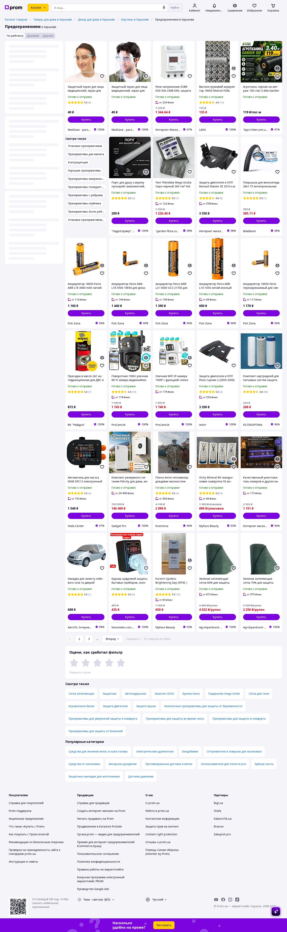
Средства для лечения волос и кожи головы (98, 751)
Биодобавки (190, 751)
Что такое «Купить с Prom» (27, 826)
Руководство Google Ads (93, 889)
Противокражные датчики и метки (168, 764)
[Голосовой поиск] (164, 7)
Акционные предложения (26, 818)
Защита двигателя (115, 706)
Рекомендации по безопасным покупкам (36, 842)
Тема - (93, 899)
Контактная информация (162, 818)
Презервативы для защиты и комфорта (239, 718)
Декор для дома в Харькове (96, 19)
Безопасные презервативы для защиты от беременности (203, 706)
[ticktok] (237, 899)
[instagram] (230, 899)
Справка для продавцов (93, 803)
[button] (86, 119)
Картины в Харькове (135, 19)
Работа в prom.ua (157, 811)
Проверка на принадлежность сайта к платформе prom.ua (34, 852)
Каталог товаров (16, 19)
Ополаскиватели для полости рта (223, 764)
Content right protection (161, 834)
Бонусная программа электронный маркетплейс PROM (100, 879)
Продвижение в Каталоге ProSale (99, 826)
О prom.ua (152, 803)
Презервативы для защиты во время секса (175, 718)
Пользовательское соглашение (98, 854)
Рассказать (164, 925)
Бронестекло (191, 693)
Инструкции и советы (23, 861)
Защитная (109, 693)
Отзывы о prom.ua (157, 842)
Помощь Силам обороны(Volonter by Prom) (162, 852)
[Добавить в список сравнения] (234, 68)
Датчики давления (140, 776)
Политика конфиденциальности (98, 861)
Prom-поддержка (20, 811)
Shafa (217, 811)
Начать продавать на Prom (95, 818)
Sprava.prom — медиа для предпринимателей (108, 834)
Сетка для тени (259, 693)
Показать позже (80, 672)
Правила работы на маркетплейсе (100, 869)
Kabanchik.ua (223, 818)
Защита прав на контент (162, 826)
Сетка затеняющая (81, 693)
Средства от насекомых (84, 764)
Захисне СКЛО (164, 693)
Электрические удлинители (155, 751)
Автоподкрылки (135, 693)
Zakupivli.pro (222, 834)
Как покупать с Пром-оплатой (29, 834)
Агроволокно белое (81, 706)
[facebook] (223, 899)
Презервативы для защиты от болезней (96, 731)
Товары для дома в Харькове (52, 19)
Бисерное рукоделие (123, 764)
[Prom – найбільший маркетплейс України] (13, 7)
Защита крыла (146, 706)
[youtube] (216, 899)
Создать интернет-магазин (95, 811)
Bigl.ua (218, 803)
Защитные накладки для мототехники (94, 776)
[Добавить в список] (102, 76)
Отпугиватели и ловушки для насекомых (234, 751)
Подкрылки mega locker (224, 693)
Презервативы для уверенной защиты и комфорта (103, 718)
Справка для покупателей (26, 803)
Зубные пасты (264, 764)
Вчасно (219, 826)
